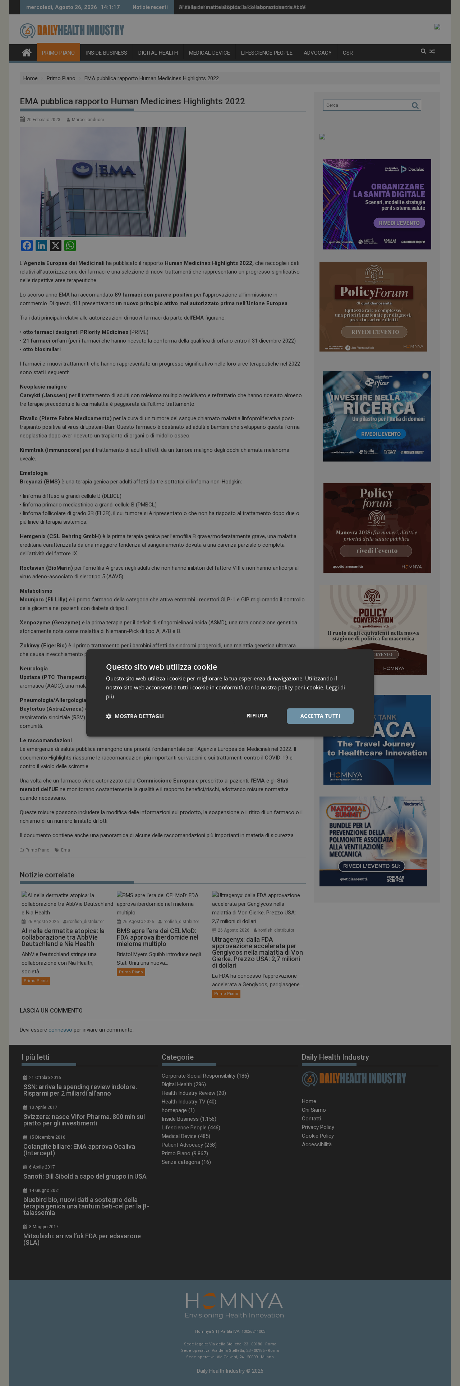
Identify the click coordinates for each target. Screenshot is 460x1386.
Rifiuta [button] (257, 715)
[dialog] (230, 692)
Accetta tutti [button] (320, 715)
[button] (135, 716)
